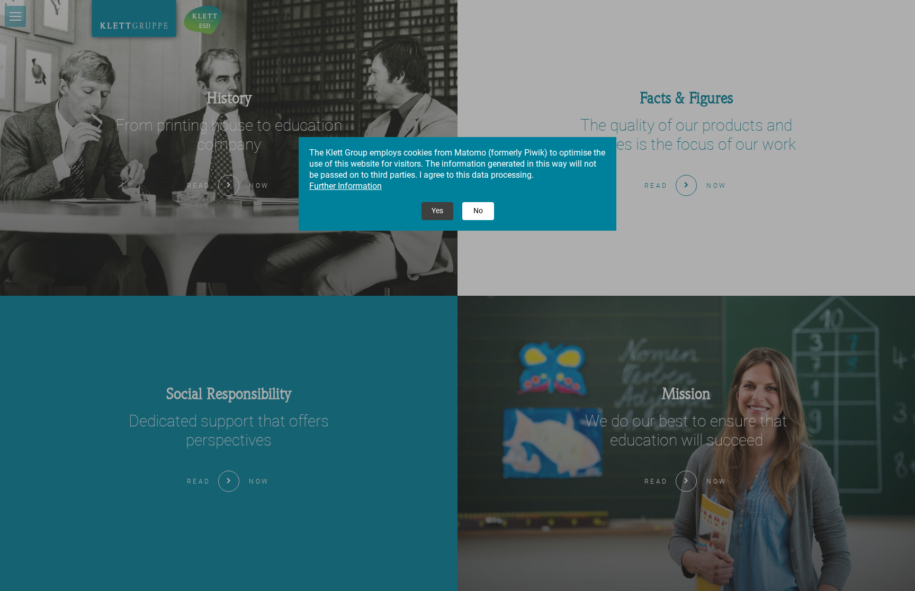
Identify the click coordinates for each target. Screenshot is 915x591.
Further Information (345, 186)
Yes (437, 210)
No (478, 210)
